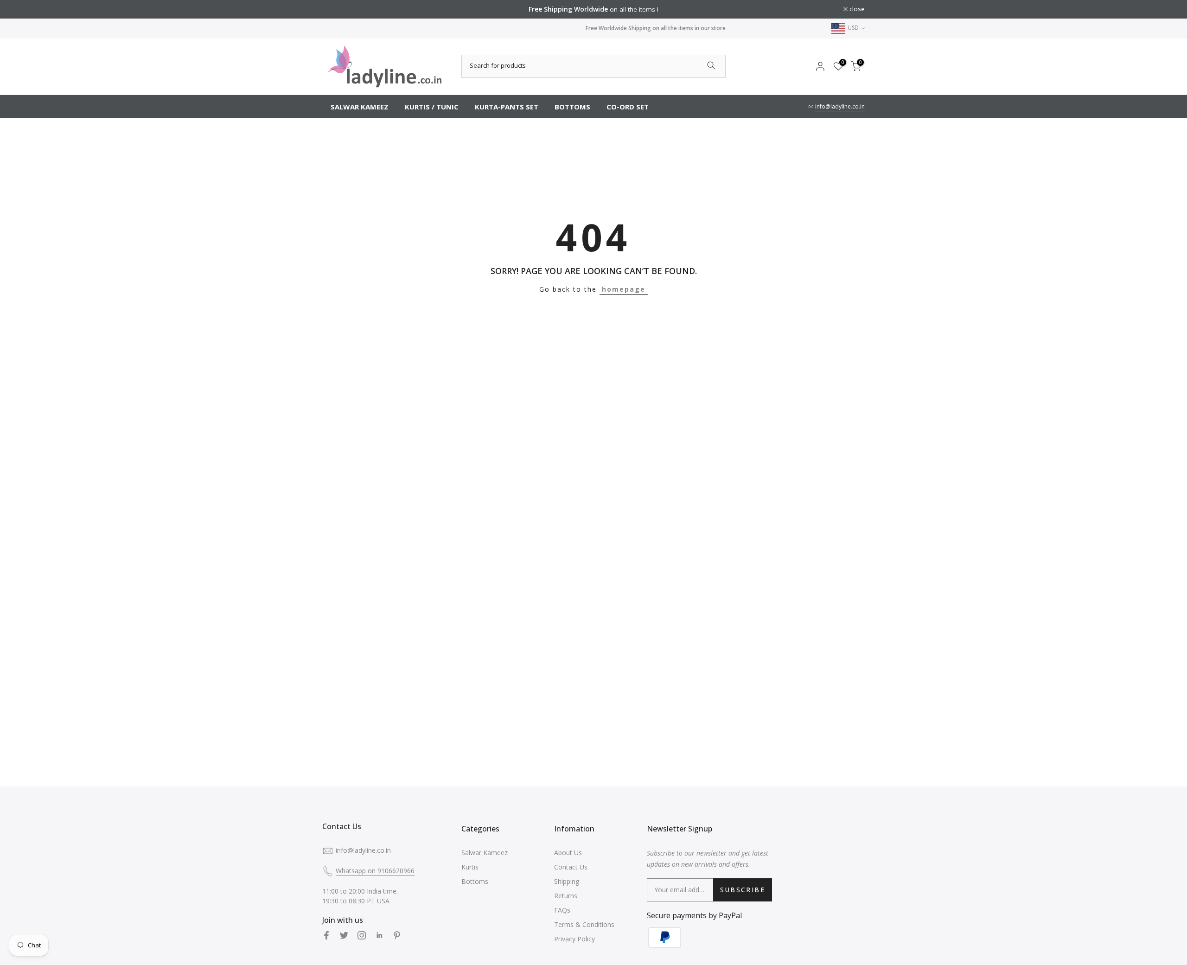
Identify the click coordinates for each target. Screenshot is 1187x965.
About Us (568, 852)
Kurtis (470, 867)
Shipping (566, 881)
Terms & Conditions (584, 924)
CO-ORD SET (627, 106)
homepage (623, 289)
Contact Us (570, 867)
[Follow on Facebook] (326, 935)
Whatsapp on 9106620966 (375, 870)
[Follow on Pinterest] (397, 935)
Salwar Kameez (484, 852)
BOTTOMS (572, 106)
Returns (565, 895)
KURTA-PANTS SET (506, 106)
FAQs (562, 910)
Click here (718, 9)
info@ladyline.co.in (840, 106)
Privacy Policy (574, 938)
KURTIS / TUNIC (432, 106)
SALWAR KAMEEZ (360, 106)
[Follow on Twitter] (344, 935)
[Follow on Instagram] (361, 935)
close (335, 9)
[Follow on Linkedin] (379, 935)
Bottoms (474, 881)
